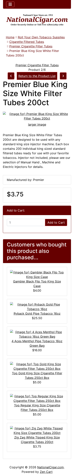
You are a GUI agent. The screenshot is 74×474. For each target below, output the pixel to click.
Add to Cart (56, 222)
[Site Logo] (37, 20)
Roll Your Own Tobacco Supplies (41, 37)
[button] (67, 455)
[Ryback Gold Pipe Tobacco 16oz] (37, 306)
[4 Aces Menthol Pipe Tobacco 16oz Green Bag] (37, 334)
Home (10, 37)
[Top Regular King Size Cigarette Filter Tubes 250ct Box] (37, 398)
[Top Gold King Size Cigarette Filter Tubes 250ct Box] (37, 366)
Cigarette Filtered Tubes (26, 42)
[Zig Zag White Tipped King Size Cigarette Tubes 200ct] (37, 430)
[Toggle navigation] (10, 4)
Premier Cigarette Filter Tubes (30, 46)
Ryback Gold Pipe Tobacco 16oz (37, 313)
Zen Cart (46, 472)
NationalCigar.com (50, 467)
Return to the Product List (37, 76)
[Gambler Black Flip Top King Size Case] (37, 274)
